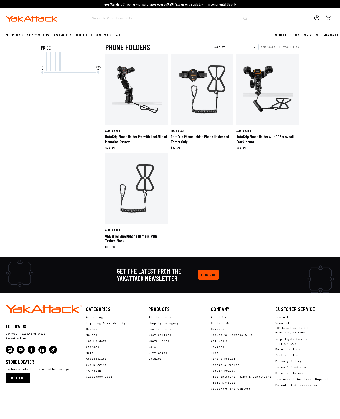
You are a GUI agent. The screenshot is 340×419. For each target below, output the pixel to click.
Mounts (91, 335)
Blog (214, 353)
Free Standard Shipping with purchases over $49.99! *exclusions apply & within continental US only (170, 4)
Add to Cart (112, 130)
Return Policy (223, 370)
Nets (89, 353)
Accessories (96, 358)
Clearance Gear (99, 376)
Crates (91, 329)
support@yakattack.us (291, 339)
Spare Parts (103, 35)
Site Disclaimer (289, 373)
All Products (14, 35)
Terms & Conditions (292, 367)
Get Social (220, 341)
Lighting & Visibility (106, 323)
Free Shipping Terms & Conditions (241, 376)
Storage (92, 347)
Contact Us (220, 323)
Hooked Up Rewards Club (232, 335)
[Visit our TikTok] (53, 350)
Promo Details (223, 382)
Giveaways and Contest (231, 388)
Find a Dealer (330, 35)
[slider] (42, 72)
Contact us (310, 35)
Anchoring (94, 317)
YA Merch (93, 370)
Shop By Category (164, 323)
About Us (218, 317)
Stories (294, 35)
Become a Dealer (225, 365)
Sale (152, 347)
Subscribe (208, 275)
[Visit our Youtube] (21, 350)
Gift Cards (158, 353)
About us (280, 35)
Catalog (155, 358)
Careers (217, 329)
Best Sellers (83, 35)
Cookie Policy (287, 355)
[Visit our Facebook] (31, 350)
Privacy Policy (288, 361)
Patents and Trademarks (296, 385)
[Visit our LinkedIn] (42, 350)
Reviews (217, 347)
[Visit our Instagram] (10, 350)
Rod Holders (96, 341)
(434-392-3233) (286, 344)
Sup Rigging (96, 365)
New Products (62, 35)
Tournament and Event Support (301, 379)
